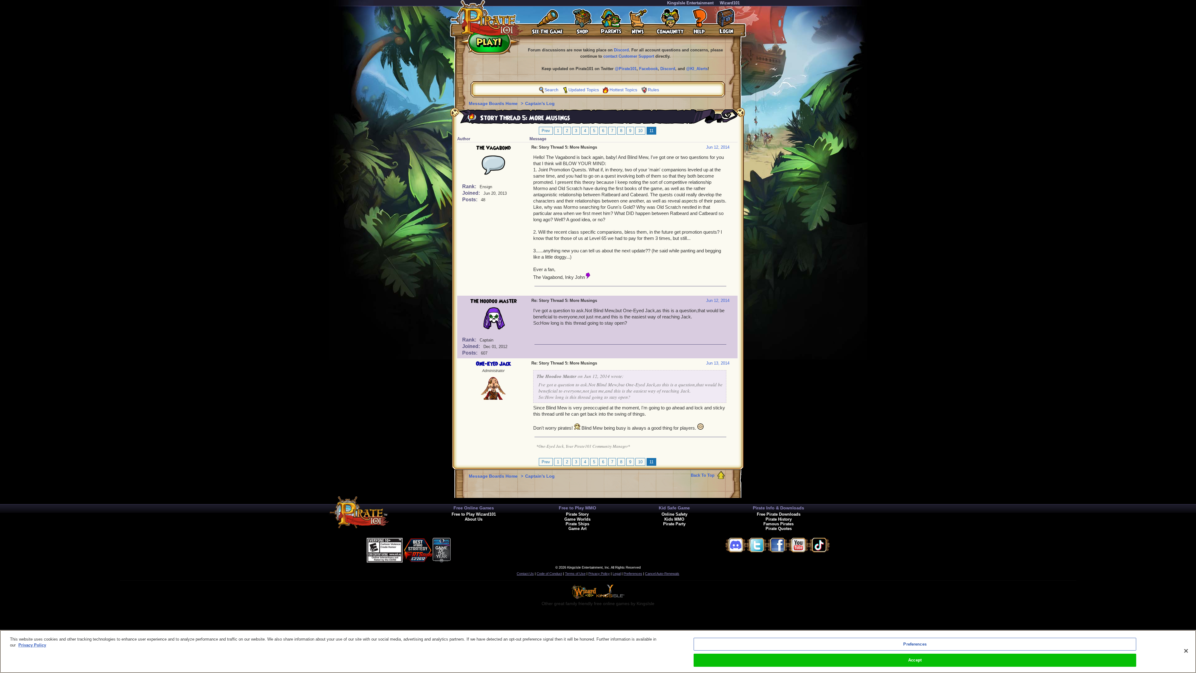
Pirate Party (674, 524)
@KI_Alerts (697, 68)
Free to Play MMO (577, 507)
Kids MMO (674, 519)
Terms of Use (575, 573)
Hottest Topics (623, 89)
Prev (546, 130)
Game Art (577, 528)
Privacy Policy (599, 573)
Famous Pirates (778, 524)
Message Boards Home (494, 103)
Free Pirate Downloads (778, 514)
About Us (473, 519)
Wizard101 (730, 3)
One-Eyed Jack (493, 364)
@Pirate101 (626, 68)
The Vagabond (493, 148)
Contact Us (525, 573)
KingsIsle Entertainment (690, 3)
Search (551, 89)
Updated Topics (583, 89)
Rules (653, 89)
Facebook (648, 68)
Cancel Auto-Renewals (662, 573)
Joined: (471, 193)
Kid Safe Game (674, 507)
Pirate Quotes (779, 528)
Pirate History (779, 519)
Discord (621, 50)
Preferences (633, 573)
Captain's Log (540, 103)
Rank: (469, 186)
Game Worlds (577, 519)
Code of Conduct (549, 573)
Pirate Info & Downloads (778, 507)
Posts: (470, 199)
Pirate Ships (577, 524)
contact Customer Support (628, 56)
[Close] (1186, 651)
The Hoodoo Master (493, 301)
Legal (617, 573)
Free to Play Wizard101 (474, 514)
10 (640, 130)
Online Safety (674, 514)
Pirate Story (577, 514)
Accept (915, 660)
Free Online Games (473, 507)
